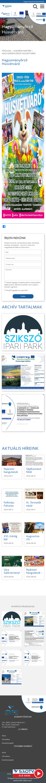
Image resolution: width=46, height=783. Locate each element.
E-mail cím (8, 263)
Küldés (23, 296)
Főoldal (7, 51)
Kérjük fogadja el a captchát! (17, 290)
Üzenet (7, 269)
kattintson (11, 727)
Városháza (6, 739)
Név (5, 251)
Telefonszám (9, 257)
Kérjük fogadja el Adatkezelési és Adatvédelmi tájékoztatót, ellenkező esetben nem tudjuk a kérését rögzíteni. (22, 285)
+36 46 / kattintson (12, 725)
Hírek (4, 736)
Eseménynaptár (22, 51)
